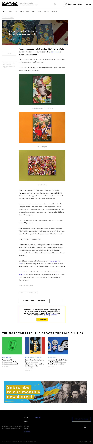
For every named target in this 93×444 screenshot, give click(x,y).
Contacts (54, 11)
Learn (33, 11)
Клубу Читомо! (51, 315)
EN (90, 4)
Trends (39, 11)
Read (10, 11)
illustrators (8, 17)
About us (46, 11)
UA (87, 4)
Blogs (15, 11)
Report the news (81, 419)
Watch (22, 11)
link (39, 239)
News (4, 11)
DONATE (38, 417)
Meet (27, 11)
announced (54, 52)
